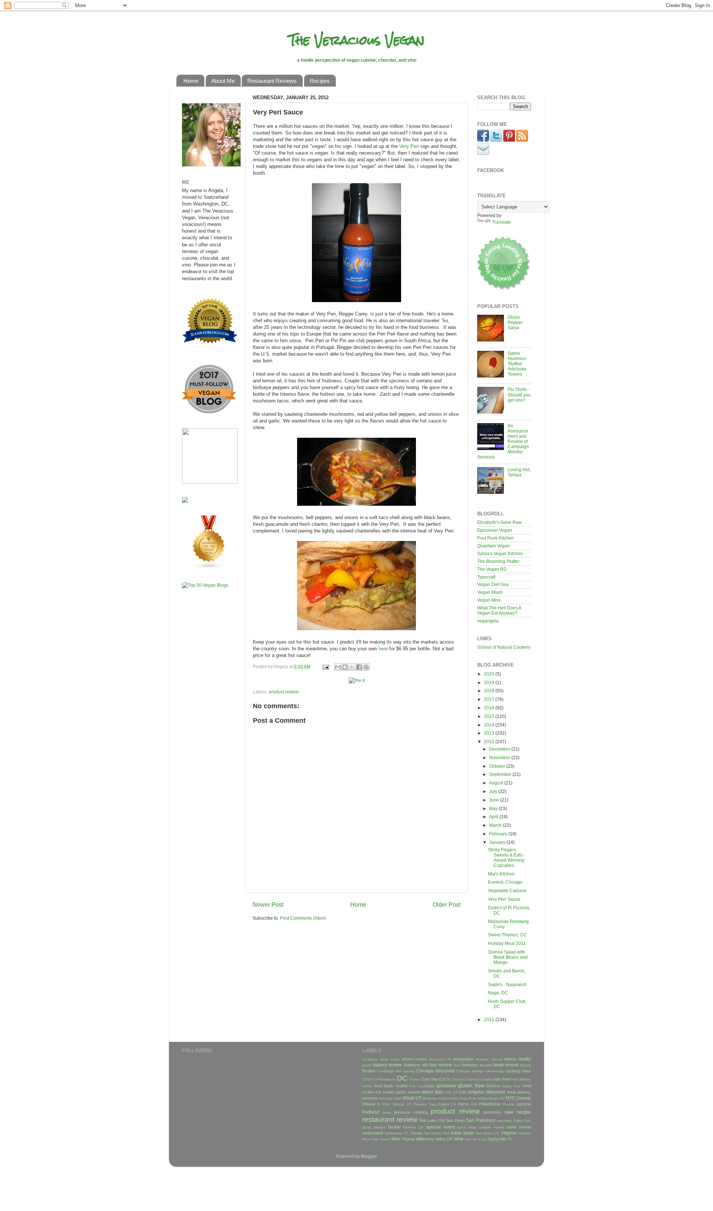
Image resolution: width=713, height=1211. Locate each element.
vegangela (488, 620)
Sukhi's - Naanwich (507, 984)
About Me (223, 81)
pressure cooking (411, 1112)
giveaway (446, 1085)
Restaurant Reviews (272, 81)
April (494, 816)
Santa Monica (373, 1127)
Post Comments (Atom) (303, 918)
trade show (462, 1132)
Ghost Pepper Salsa (515, 322)
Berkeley (470, 1065)
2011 (489, 1019)
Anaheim (482, 1059)
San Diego (455, 1120)
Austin (524, 1058)
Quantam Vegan (493, 545)
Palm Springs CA (397, 1104)
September (500, 774)
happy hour (511, 1086)
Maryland (495, 1091)
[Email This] (338, 667)
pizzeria (524, 1104)
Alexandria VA (440, 1059)
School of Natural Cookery (503, 647)
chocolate (445, 1070)
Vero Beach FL (487, 1133)
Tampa (416, 1133)
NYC (510, 1097)
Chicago (424, 1070)
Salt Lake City (432, 1120)
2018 (489, 690)
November (500, 757)
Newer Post (268, 904)
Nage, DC (498, 992)
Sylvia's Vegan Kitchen (500, 553)
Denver (415, 1079)
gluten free (471, 1085)
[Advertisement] (204, 710)
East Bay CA (433, 1079)
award (366, 1065)
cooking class (518, 1071)
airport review (414, 1059)
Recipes (320, 81)
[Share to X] (352, 667)
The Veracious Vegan (356, 40)
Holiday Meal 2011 (507, 943)
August (496, 782)
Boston (525, 1065)
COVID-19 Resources (379, 1079)
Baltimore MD (416, 1065)
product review (284, 691)
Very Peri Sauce (504, 899)
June (494, 799)
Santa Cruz (522, 1121)
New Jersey (478, 1098)
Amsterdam (463, 1059)
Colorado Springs (469, 1071)
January (498, 842)
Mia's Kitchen (501, 873)
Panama (420, 1104)
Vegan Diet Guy (493, 584)
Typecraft (486, 576)
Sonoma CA (413, 1127)
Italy (439, 1091)
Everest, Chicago (505, 882)
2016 (489, 707)
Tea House (432, 1133)
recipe (524, 1112)
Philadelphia (489, 1104)
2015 (489, 716)
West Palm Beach (376, 1139)
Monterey (430, 1098)
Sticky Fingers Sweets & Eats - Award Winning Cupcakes (506, 857)
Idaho (427, 1091)
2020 (489, 673)
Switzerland (372, 1133)
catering (409, 1071)
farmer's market (481, 1079)
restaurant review (389, 1119)
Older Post (446, 904)
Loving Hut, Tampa (519, 472)
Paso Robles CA (442, 1104)
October (497, 766)
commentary (494, 1071)
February (498, 833)
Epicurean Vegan (494, 530)
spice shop (467, 1127)
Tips (446, 1133)
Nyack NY (497, 1098)
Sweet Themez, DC (507, 934)
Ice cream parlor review (397, 1092)
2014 (489, 724)
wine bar (471, 1139)
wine (458, 1138)
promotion (492, 1112)
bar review (441, 1064)
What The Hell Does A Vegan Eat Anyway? (499, 610)
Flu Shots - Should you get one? (519, 394)
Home (190, 81)
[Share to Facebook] (359, 667)
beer (457, 1065)
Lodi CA (451, 1092)
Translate (501, 222)
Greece (493, 1086)
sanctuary (504, 1121)
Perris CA (467, 1104)
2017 (489, 699)
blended (486, 1065)
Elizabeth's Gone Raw (499, 522)
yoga (482, 1139)
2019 (489, 682)
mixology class (390, 1098)
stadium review (491, 1127)
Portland (370, 1112)
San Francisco (480, 1120)
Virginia (509, 1132)
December (500, 749)
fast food (502, 1079)
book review (506, 1064)
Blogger (369, 1156)
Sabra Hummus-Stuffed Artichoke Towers (517, 363)
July (493, 791)
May (494, 808)
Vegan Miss (489, 600)
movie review (448, 1098)
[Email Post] (325, 666)
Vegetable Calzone (507, 890)
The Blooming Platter (498, 561)
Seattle (394, 1127)
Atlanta (510, 1059)
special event (440, 1126)
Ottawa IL (371, 1104)
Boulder (369, 1071)
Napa (464, 1098)
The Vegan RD (492, 569)
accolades (370, 1059)
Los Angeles (471, 1091)
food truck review (390, 1086)
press (386, 1112)
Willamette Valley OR (434, 1139)
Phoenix (508, 1104)
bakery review (387, 1064)
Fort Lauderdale (421, 1086)
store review (519, 1127)
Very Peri (409, 146)
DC (402, 1078)
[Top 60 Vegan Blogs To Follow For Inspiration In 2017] (185, 501)
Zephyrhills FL (500, 1139)
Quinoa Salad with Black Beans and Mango (508, 957)
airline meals (390, 1059)
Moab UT (412, 1097)
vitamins (524, 1133)
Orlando (524, 1098)
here (383, 648)
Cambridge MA (389, 1071)
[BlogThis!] (345, 667)
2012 (489, 741)
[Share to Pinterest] (366, 667)
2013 (489, 733)
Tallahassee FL (396, 1133)
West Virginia (402, 1139)
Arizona (496, 1059)
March (496, 825)
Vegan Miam (489, 592)
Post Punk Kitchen (495, 537)
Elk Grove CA (456, 1079)
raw (509, 1112)
